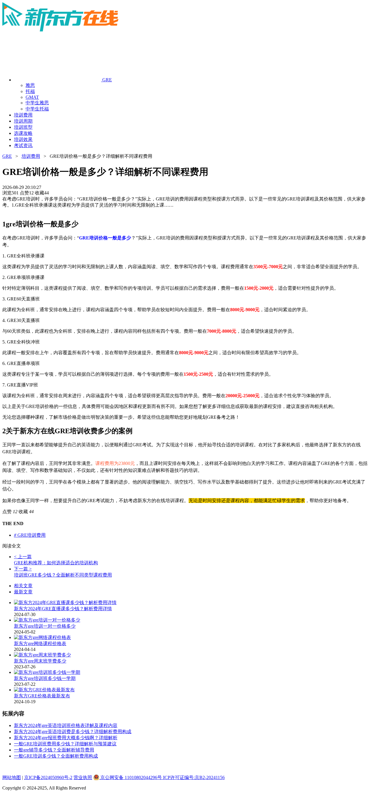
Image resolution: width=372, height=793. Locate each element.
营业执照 (83, 777)
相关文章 (23, 585)
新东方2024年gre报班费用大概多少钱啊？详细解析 (65, 737)
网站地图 (11, 777)
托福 (30, 91)
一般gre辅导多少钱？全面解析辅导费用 (54, 749)
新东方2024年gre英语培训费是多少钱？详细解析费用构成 (72, 731)
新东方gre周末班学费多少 (40, 660)
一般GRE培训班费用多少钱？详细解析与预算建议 (65, 743)
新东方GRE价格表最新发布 (42, 695)
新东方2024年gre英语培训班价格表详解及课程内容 (65, 725)
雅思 (30, 85)
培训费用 (31, 156)
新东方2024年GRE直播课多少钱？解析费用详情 (63, 608)
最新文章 (23, 591)
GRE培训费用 (30, 535)
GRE (7, 156)
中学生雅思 (37, 102)
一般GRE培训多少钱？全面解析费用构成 (56, 755)
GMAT (32, 97)
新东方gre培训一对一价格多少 (45, 626)
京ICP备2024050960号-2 (48, 777)
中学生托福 (37, 108)
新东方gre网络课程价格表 (40, 643)
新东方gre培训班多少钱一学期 (45, 678)
